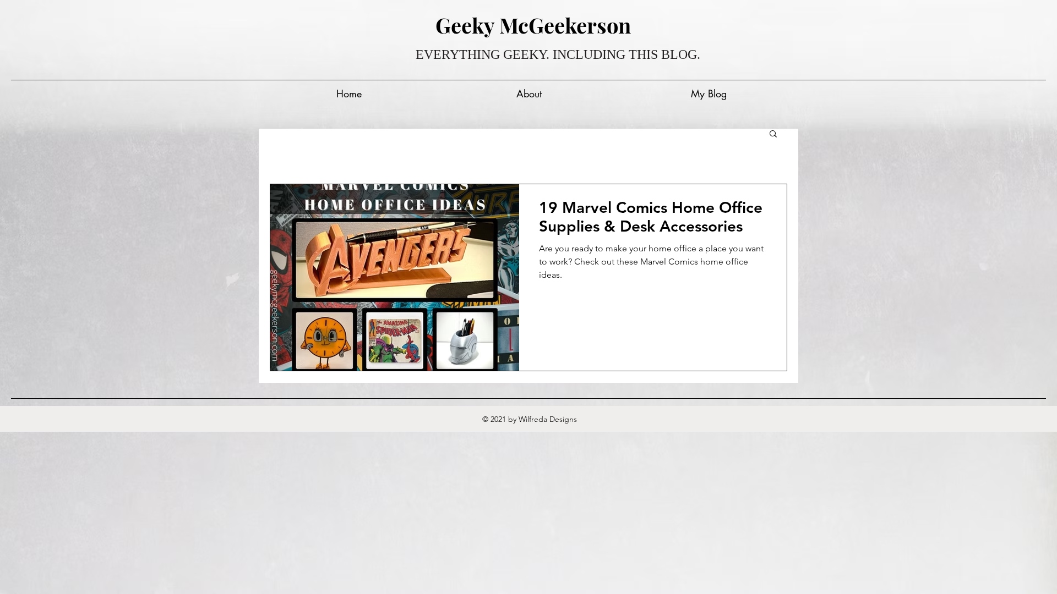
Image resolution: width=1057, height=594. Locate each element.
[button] (773, 134)
